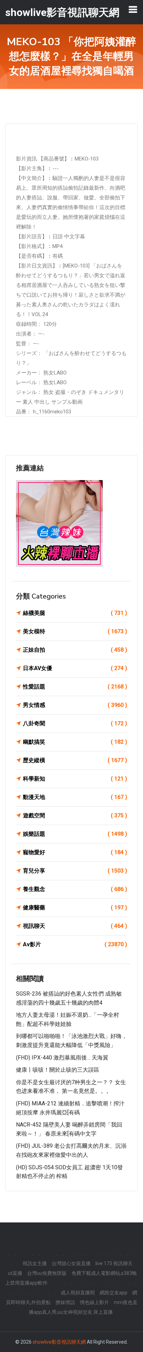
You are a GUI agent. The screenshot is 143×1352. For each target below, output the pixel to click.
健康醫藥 (75, 907)
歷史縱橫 (75, 760)
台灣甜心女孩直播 (71, 1263)
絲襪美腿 (75, 613)
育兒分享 (75, 870)
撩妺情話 (65, 1302)
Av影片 (75, 944)
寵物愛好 (75, 852)
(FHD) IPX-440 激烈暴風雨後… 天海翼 (62, 1057)
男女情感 (75, 705)
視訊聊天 (75, 926)
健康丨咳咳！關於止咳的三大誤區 (57, 1069)
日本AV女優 (75, 668)
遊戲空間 (75, 815)
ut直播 (15, 1273)
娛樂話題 (75, 834)
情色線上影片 (94, 1302)
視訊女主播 (35, 1263)
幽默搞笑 (75, 742)
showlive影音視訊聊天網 (59, 1342)
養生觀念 (75, 889)
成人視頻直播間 (78, 1292)
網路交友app (113, 1292)
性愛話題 (75, 686)
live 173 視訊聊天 (114, 1263)
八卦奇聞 (75, 723)
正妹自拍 (75, 649)
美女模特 (75, 631)
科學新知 (75, 778)
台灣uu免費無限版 (47, 1273)
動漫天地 (75, 797)
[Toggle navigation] (133, 9)
